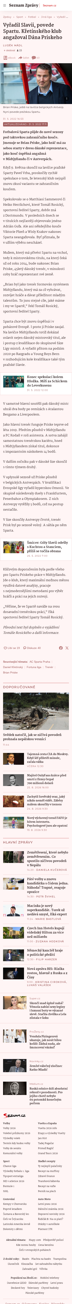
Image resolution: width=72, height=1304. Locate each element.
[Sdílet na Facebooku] (61, 648)
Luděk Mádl (13, 45)
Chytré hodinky (50, 1288)
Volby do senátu (12, 1148)
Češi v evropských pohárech (35, 1250)
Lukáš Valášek (39, 985)
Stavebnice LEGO (16, 1283)
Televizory (33, 1288)
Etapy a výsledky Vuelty (51, 1133)
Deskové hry (18, 1288)
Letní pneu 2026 (47, 1204)
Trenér (49, 667)
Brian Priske (10, 672)
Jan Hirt (42, 1138)
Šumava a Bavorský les (16, 1214)
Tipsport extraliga (13, 1176)
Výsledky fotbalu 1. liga (16, 1171)
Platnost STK (45, 1229)
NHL (5, 1191)
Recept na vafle (47, 1186)
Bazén (25, 1259)
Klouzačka (27, 1264)
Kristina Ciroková (50, 982)
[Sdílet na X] (67, 648)
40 (38, 57)
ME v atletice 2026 (13, 1181)
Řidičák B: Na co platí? (50, 1219)
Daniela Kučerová (51, 869)
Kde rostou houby (26, 1245)
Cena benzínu (46, 1245)
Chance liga (9, 1166)
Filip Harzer (46, 959)
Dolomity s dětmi (13, 1229)
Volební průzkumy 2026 (16, 1133)
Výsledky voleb (11, 1138)
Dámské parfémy (38, 1283)
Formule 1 (8, 1186)
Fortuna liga (34, 667)
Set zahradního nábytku (48, 1264)
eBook (12, 57)
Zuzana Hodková (50, 941)
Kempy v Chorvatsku (15, 1204)
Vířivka (43, 1269)
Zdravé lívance (46, 1176)
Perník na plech (47, 1191)
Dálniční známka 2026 (50, 1209)
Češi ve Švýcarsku (13, 1219)
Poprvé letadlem (12, 1209)
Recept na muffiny (48, 1171)
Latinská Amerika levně (16, 1224)
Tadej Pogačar (46, 1143)
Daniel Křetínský (13, 667)
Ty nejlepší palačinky (50, 1166)
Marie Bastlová (48, 918)
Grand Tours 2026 (48, 1153)
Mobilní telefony (49, 1278)
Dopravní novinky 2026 (51, 1214)
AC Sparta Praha (40, 661)
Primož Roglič (46, 1148)
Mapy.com (35, 1240)
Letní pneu (56, 1283)
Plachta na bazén (41, 1259)
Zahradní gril (29, 1269)
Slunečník (13, 1264)
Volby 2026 (9, 1128)
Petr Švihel (45, 896)
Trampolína (59, 1259)
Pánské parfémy (35, 1293)
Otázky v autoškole (49, 1224)
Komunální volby (12, 1153)
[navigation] (5, 5)
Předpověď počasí (53, 1240)
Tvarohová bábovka (49, 1181)
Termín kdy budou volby (16, 1143)
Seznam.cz (49, 5)
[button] (36, 83)
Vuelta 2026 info (47, 1128)
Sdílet (26, 57)
